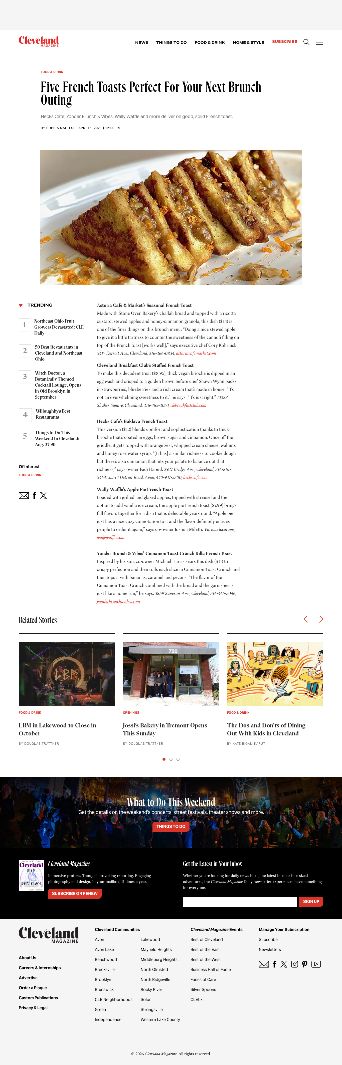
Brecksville (105, 969)
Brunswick (104, 989)
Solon (146, 999)
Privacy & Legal (33, 1007)
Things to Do (171, 42)
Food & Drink (210, 42)
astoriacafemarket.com (196, 353)
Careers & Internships (40, 967)
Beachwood (106, 959)
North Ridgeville (155, 979)
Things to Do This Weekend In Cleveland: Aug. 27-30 (57, 439)
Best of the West (206, 959)
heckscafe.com (195, 477)
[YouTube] (316, 964)
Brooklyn (103, 979)
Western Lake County (160, 1019)
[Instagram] (294, 964)
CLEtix (197, 999)
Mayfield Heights (156, 949)
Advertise (28, 977)
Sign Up (311, 901)
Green (100, 1009)
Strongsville (152, 1009)
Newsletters (270, 949)
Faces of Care (203, 979)
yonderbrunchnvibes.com (118, 601)
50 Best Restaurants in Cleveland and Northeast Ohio (58, 353)
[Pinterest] (304, 964)
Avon (99, 939)
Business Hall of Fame (211, 969)
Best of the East (205, 949)
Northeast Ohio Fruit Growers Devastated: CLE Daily (59, 327)
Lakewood (150, 939)
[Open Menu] (319, 43)
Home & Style (248, 42)
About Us (27, 957)
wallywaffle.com (110, 537)
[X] (283, 964)
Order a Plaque (33, 987)
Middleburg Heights (159, 959)
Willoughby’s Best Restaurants (53, 414)
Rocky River (151, 989)
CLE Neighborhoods (113, 999)
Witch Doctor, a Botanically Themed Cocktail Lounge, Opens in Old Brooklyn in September (58, 385)
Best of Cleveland (207, 939)
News (141, 42)
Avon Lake (104, 949)
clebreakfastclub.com (189, 405)
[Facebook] (274, 964)
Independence (108, 1019)
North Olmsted (154, 969)
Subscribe (284, 41)
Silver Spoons (203, 989)
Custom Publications (38, 997)
